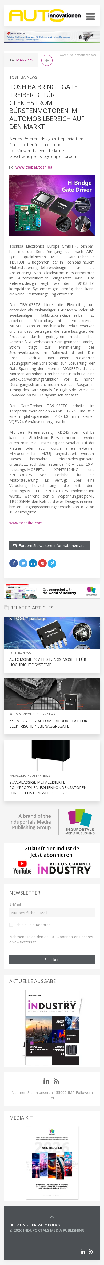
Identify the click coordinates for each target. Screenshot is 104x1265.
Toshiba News (23, 77)
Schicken (52, 959)
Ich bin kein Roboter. (33, 924)
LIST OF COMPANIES (27, 1235)
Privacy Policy (46, 1225)
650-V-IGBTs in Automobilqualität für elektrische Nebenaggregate (48, 723)
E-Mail (15, 904)
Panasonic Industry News (29, 776)
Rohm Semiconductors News (32, 714)
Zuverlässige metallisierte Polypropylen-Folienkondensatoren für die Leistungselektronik (48, 787)
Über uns (18, 1225)
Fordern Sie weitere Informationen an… (51, 545)
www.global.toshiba (34, 167)
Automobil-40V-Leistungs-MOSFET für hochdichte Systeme (47, 662)
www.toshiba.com (26, 522)
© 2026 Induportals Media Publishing (47, 1230)
